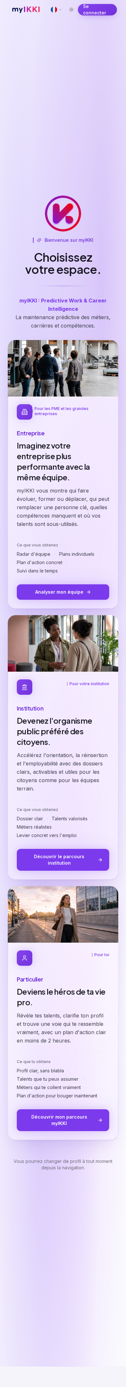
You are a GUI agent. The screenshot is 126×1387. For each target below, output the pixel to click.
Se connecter (94, 9)
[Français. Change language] (56, 9)
